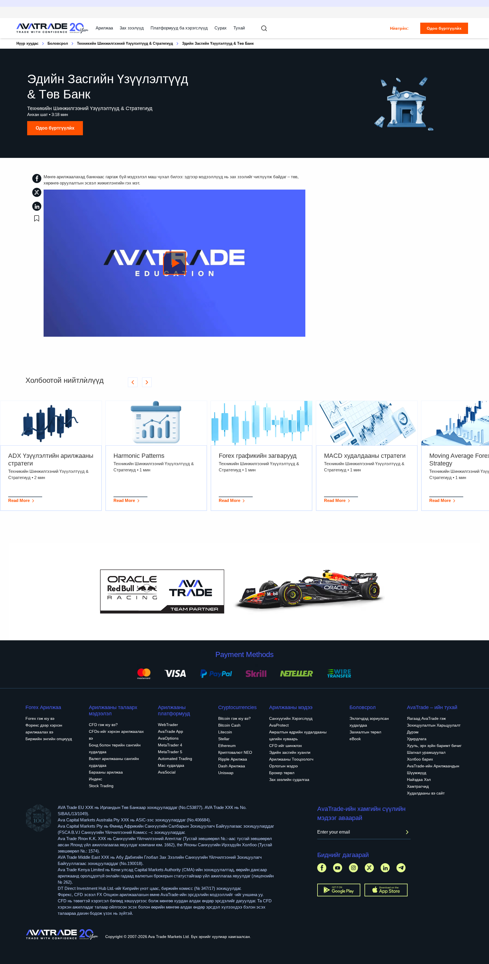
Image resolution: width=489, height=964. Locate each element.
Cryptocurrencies (237, 707)
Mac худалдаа (171, 765)
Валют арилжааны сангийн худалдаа (114, 762)
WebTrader (168, 724)
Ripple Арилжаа (232, 759)
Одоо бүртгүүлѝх (444, 28)
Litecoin (225, 732)
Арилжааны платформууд (174, 710)
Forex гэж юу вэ (39, 718)
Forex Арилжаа (43, 707)
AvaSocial (166, 772)
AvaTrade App (170, 731)
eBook (355, 739)
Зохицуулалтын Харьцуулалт (433, 725)
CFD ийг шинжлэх (285, 745)
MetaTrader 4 (170, 745)
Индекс (95, 779)
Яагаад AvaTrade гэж (426, 718)
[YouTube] (337, 867)
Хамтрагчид (418, 786)
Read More (19, 500)
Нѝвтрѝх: (399, 28)
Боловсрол (58, 43)
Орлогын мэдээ (283, 766)
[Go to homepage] (52, 28)
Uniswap (225, 772)
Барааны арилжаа (106, 772)
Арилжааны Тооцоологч (291, 759)
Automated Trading (175, 758)
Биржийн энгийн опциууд (48, 739)
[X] (369, 867)
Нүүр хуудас (27, 43)
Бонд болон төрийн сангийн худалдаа (115, 748)
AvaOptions (168, 738)
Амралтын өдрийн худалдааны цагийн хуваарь (298, 735)
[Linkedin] (385, 867)
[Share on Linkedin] (36, 206)
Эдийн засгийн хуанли (289, 752)
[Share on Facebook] (36, 178)
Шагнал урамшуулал (426, 752)
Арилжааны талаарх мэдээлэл (113, 710)
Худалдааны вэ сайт (426, 793)
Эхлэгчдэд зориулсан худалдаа (369, 721)
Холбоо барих (420, 759)
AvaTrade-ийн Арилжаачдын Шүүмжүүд (433, 769)
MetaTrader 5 (170, 752)
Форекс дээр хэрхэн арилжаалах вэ (43, 728)
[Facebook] (321, 867)
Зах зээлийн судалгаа (289, 779)
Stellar (224, 739)
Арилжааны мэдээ (290, 707)
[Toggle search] (264, 28)
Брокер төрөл (281, 772)
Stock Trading (101, 785)
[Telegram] (401, 867)
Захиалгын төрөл (365, 732)
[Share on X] (36, 192)
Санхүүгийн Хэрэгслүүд (290, 718)
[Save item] (36, 218)
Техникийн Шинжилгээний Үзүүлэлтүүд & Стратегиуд (125, 43)
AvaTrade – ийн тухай (432, 707)
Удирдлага (416, 739)
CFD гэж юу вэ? (103, 724)
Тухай (239, 27)
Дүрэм (413, 732)
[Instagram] (353, 867)
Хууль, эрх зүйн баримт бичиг (434, 745)
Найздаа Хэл (419, 779)
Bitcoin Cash (229, 725)
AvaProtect (279, 725)
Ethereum (227, 745)
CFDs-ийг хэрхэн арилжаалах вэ (116, 734)
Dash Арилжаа (231, 766)
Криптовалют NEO (235, 752)
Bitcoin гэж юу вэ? (234, 718)
